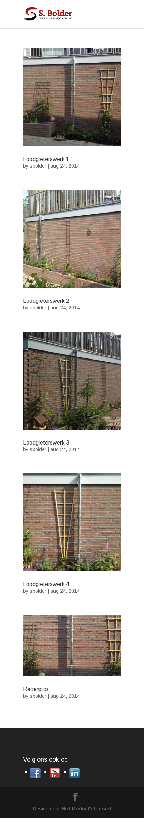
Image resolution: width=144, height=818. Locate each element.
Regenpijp (35, 689)
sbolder (38, 166)
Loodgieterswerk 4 (46, 584)
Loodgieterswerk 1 (46, 159)
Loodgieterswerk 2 (46, 301)
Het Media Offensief (86, 808)
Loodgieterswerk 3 (46, 443)
